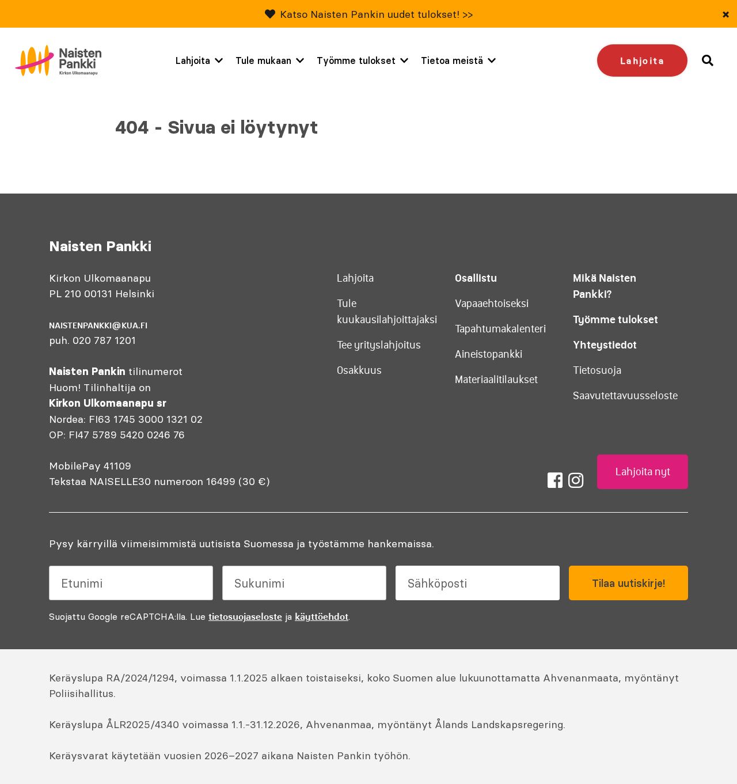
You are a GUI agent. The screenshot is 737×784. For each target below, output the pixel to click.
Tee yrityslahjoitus (379, 345)
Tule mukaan (263, 60)
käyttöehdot (321, 616)
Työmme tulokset (356, 60)
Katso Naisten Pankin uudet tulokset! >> (376, 14)
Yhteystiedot (605, 344)
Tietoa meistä (452, 60)
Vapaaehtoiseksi (492, 303)
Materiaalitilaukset (496, 379)
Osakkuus (359, 370)
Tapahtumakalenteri (500, 329)
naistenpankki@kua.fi (98, 325)
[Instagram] (575, 480)
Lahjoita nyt (643, 471)
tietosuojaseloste (245, 616)
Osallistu (476, 278)
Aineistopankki (488, 354)
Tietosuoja (597, 370)
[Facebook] (555, 480)
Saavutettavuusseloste (625, 395)
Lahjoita (193, 60)
